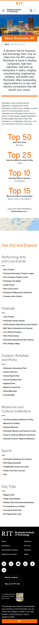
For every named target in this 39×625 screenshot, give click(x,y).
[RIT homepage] (18, 533)
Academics (6, 545)
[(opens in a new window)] (19, 224)
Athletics (27, 550)
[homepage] (3, 44)
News (26, 554)
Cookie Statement (15, 614)
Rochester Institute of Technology (14, 10)
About (7, 44)
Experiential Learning (9, 550)
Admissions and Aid (9, 554)
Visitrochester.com (18, 211)
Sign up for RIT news (12, 584)
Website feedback (11, 577)
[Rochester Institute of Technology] (19, 3)
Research (27, 541)
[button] (3, 11)
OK (19, 621)
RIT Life (27, 545)
